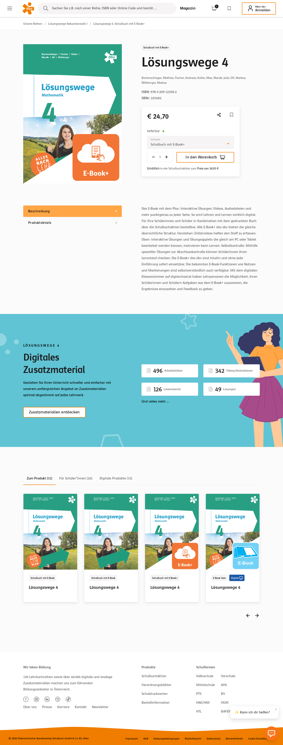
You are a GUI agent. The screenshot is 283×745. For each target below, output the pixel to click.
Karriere (63, 707)
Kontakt (81, 707)
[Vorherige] (248, 615)
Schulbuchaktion (154, 676)
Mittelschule (205, 685)
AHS (224, 685)
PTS (198, 694)
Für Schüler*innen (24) (75, 478)
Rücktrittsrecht (193, 738)
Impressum (131, 738)
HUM (224, 703)
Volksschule (204, 676)
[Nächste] (219, 115)
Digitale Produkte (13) (115, 478)
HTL (198, 711)
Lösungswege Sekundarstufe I (67, 24)
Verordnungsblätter (156, 685)
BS (223, 694)
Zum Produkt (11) (39, 478)
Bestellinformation (156, 703)
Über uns (30, 707)
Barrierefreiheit (234, 738)
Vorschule (228, 676)
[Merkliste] (229, 8)
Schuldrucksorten (155, 694)
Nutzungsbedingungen (166, 738)
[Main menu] (9, 8)
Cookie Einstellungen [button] (260, 738)
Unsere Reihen (32, 24)
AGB (145, 738)
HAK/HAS (203, 703)
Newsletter (100, 707)
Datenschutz (213, 738)
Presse (47, 707)
